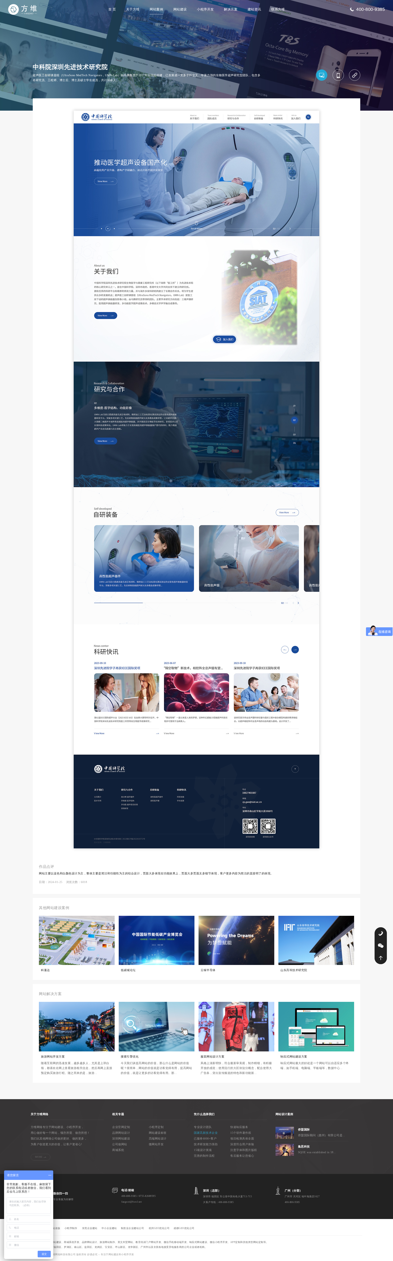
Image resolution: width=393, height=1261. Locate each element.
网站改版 (55, 1228)
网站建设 (180, 9)
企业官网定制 (121, 1127)
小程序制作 (70, 1228)
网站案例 (156, 9)
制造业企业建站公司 (132, 1228)
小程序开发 (205, 9)
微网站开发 (156, 1144)
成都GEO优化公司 (184, 1228)
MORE (39, 1156)
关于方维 (133, 9)
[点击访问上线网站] (354, 75)
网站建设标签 (158, 1132)
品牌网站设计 (121, 1132)
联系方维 (278, 9)
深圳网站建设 (121, 1138)
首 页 (112, 9)
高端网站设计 (158, 1138)
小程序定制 (156, 1127)
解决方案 (230, 9)
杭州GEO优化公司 (159, 1228)
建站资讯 (254, 9)
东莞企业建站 (89, 1228)
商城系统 (118, 1150)
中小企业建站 (109, 1228)
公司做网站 (119, 1144)
